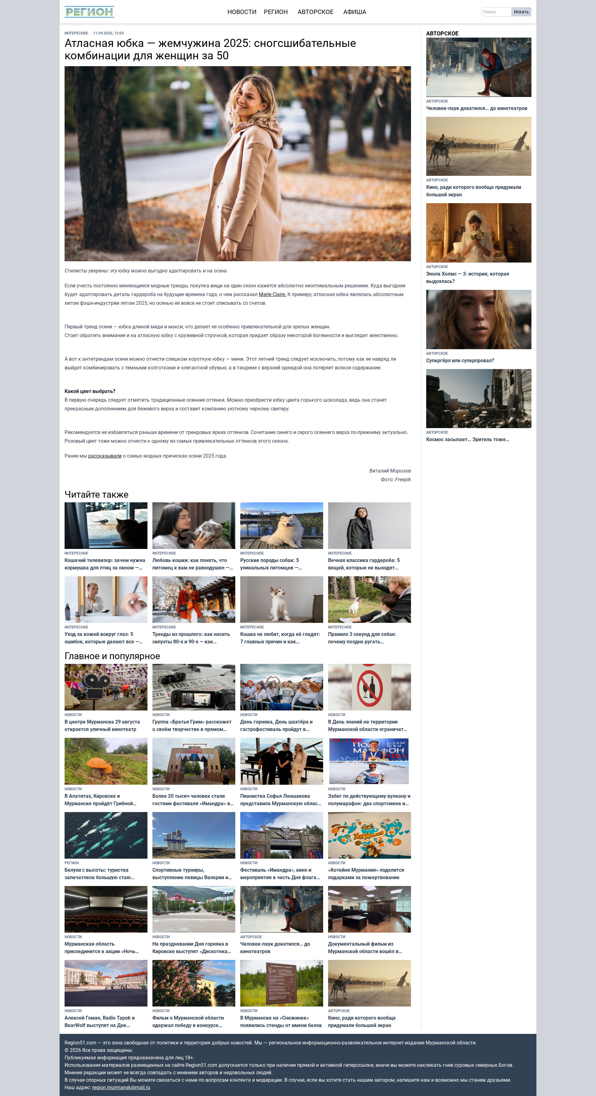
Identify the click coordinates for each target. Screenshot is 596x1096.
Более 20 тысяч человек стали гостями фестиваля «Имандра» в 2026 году (191, 799)
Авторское (315, 11)
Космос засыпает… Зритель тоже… (467, 439)
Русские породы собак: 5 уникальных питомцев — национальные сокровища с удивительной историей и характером (271, 564)
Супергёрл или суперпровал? (460, 360)
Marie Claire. (272, 294)
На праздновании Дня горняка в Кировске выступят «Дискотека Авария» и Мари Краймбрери (190, 947)
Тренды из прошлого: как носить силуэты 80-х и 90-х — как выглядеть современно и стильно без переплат (192, 638)
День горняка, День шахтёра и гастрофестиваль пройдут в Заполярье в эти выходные (276, 725)
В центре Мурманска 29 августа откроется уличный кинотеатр (102, 725)
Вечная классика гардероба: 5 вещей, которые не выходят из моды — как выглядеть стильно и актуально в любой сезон (369, 564)
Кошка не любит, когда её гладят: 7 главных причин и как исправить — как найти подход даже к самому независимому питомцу (280, 638)
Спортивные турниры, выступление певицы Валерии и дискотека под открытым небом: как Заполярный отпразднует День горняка (191, 873)
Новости (242, 11)
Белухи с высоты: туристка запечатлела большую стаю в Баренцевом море (98, 873)
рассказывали (105, 455)
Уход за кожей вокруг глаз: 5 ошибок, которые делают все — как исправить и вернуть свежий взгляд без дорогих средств (103, 638)
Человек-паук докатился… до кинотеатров (275, 947)
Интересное (76, 32)
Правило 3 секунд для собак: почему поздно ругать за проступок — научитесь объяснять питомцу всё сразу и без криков (363, 638)
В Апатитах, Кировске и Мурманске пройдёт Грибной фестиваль (99, 799)
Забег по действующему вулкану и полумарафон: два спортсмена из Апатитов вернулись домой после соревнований (369, 799)
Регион (276, 11)
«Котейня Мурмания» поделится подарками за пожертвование (366, 873)
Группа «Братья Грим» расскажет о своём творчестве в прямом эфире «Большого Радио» (192, 725)
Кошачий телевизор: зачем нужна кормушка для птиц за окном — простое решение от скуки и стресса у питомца (105, 564)
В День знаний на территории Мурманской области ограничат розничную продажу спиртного (366, 725)
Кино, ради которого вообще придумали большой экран (362, 1021)
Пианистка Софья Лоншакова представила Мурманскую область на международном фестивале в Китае (281, 799)
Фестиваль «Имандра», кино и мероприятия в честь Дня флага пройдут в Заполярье (278, 873)
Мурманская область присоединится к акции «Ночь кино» (100, 947)
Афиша (354, 11)
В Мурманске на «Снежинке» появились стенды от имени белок (281, 1021)
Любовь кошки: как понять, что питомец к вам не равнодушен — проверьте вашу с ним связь (190, 564)
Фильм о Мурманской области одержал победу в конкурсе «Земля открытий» (188, 1021)
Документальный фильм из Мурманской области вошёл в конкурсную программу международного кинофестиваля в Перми (369, 947)
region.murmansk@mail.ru (121, 1087)
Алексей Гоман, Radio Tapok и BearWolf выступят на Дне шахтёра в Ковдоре (100, 1021)
